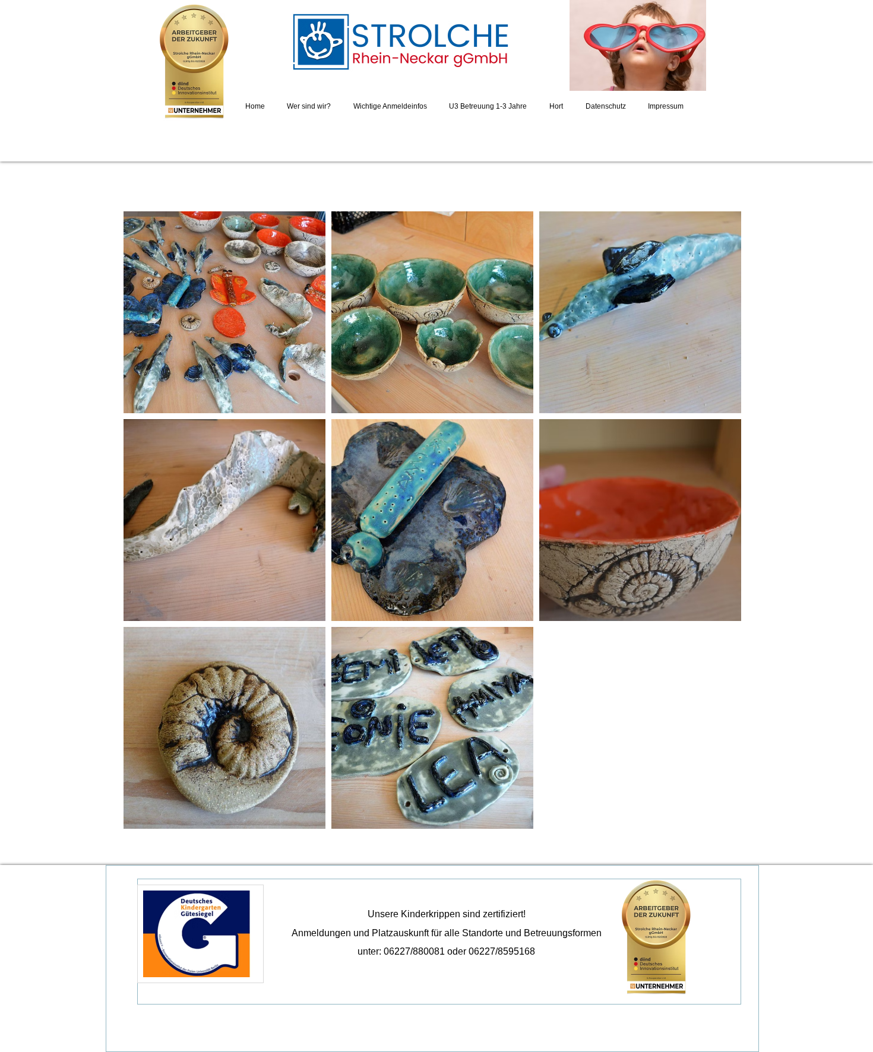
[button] (224, 312)
